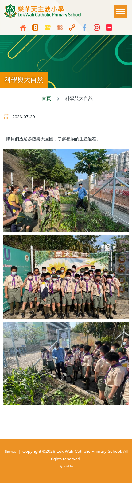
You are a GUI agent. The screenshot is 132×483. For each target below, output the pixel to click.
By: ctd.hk (66, 466)
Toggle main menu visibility (120, 11)
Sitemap (10, 451)
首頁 (46, 98)
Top (124, 475)
